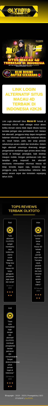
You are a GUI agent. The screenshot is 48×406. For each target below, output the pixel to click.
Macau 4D (31, 121)
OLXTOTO (29, 398)
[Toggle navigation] (45, 11)
